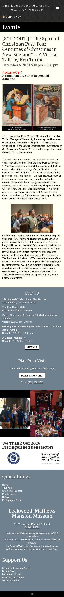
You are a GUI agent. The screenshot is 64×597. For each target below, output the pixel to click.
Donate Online (9, 571)
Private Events (9, 494)
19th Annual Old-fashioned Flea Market (24, 299)
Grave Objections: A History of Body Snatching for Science (30, 317)
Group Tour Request (12, 491)
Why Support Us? (10, 580)
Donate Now (13, 16)
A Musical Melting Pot (14, 337)
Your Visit (7, 488)
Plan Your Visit (32, 375)
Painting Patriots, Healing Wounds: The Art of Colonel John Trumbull (32, 328)
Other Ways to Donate (13, 577)
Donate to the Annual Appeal (16, 568)
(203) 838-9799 (35, 382)
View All (32, 347)
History (5, 497)
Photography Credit (11, 500)
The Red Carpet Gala (13, 307)
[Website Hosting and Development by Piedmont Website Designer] (32, 594)
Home (5, 485)
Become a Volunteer (12, 574)
